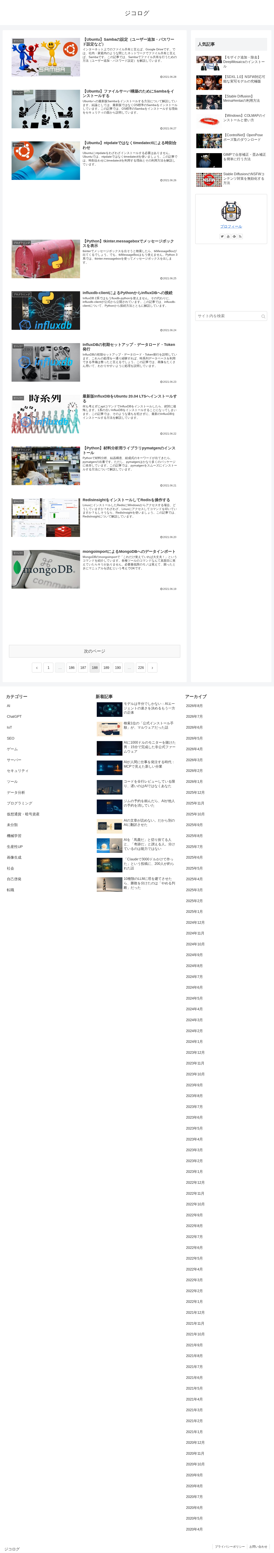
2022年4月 (194, 1269)
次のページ (94, 651)
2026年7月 (194, 716)
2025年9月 (194, 825)
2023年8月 (194, 1096)
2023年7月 (194, 1107)
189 (106, 668)
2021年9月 (194, 1345)
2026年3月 (194, 760)
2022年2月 (194, 1291)
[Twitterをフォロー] (222, 236)
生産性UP (15, 847)
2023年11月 (195, 1063)
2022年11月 (195, 1193)
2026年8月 (194, 706)
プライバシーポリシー (230, 1546)
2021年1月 (194, 1432)
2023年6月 (194, 1117)
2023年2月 (194, 1161)
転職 (10, 890)
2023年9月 (194, 1085)
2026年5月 (194, 738)
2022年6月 (194, 1248)
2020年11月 (195, 1453)
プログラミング (19, 803)
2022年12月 (195, 1183)
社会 (10, 868)
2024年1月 (194, 1042)
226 (141, 668)
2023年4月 (194, 1139)
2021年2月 (194, 1421)
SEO (10, 738)
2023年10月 (195, 1074)
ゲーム (12, 749)
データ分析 (16, 793)
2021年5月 (194, 1388)
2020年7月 (194, 1497)
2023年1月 (194, 1172)
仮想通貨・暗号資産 (23, 814)
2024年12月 (195, 923)
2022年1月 (194, 1302)
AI (8, 706)
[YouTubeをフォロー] (228, 236)
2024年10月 (195, 944)
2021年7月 (194, 1367)
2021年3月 (194, 1410)
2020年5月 (194, 1518)
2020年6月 (194, 1508)
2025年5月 (194, 868)
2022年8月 (194, 1226)
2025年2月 (194, 901)
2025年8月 (194, 836)
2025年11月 (195, 803)
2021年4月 (194, 1399)
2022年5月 (194, 1258)
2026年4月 (194, 749)
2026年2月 (194, 771)
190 (118, 668)
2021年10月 (195, 1334)
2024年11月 (195, 933)
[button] (263, 316)
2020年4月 (194, 1529)
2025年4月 (194, 879)
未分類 (12, 825)
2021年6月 (194, 1378)
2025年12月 (195, 793)
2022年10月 (195, 1204)
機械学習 (14, 836)
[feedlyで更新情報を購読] (234, 236)
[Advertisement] (94, 210)
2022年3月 (194, 1280)
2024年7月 (194, 977)
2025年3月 (194, 890)
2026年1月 (194, 782)
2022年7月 (194, 1237)
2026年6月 (194, 727)
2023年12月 (195, 1053)
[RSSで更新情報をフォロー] (240, 236)
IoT (9, 727)
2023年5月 (194, 1128)
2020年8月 (194, 1486)
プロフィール (231, 226)
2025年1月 (194, 912)
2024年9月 (194, 955)
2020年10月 (195, 1464)
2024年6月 (194, 987)
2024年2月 (194, 1031)
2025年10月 (195, 814)
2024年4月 (194, 1009)
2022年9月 (194, 1215)
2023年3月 (194, 1150)
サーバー (14, 760)
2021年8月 (194, 1356)
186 (71, 668)
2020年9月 (194, 1475)
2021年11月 (195, 1323)
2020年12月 (195, 1443)
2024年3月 (194, 1020)
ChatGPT (14, 716)
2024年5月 (194, 998)
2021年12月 (195, 1313)
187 (83, 668)
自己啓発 (14, 879)
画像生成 (14, 857)
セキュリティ (18, 771)
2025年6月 (194, 857)
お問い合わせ (258, 1546)
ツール (12, 782)
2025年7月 (194, 847)
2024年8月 (194, 966)
